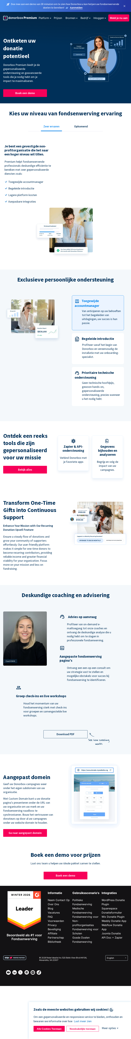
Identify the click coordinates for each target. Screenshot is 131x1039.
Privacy (52, 925)
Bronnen (70, 18)
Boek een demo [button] (25, 93)
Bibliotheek (54, 941)
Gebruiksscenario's (85, 893)
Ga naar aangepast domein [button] (25, 833)
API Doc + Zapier (112, 937)
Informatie (55, 893)
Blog (50, 908)
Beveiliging (54, 929)
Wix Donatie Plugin (113, 916)
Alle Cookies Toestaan (49, 1028)
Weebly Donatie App (114, 921)
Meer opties (109, 1028)
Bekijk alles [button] (25, 469)
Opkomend (81, 126)
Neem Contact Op (59, 900)
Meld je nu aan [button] (119, 18)
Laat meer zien (83, 1021)
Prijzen (58, 18)
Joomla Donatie (111, 933)
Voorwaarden (56, 921)
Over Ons (53, 904)
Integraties (109, 893)
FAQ (50, 916)
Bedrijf (84, 18)
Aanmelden (76, 7)
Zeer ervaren (51, 126)
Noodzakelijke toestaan (83, 1028)
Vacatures (54, 912)
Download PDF (65, 734)
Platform (44, 18)
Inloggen (98, 18)
